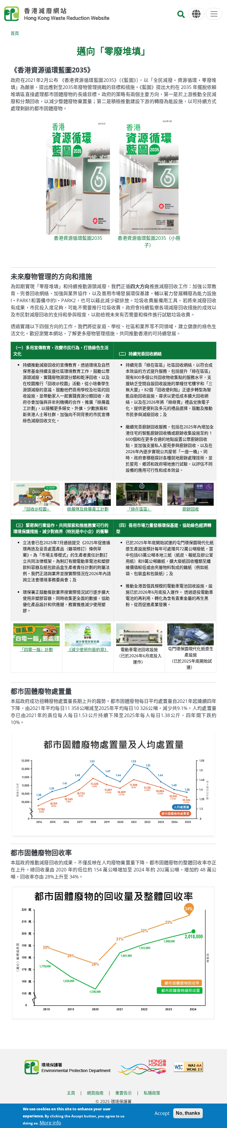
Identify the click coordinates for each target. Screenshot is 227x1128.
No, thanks (188, 1113)
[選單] (214, 14)
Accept (162, 1113)
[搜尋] (181, 16)
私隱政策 (152, 1093)
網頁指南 (95, 1093)
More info (50, 1122)
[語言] (196, 14)
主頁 (71, 1093)
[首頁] (57, 13)
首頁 (15, 33)
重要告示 (123, 1093)
